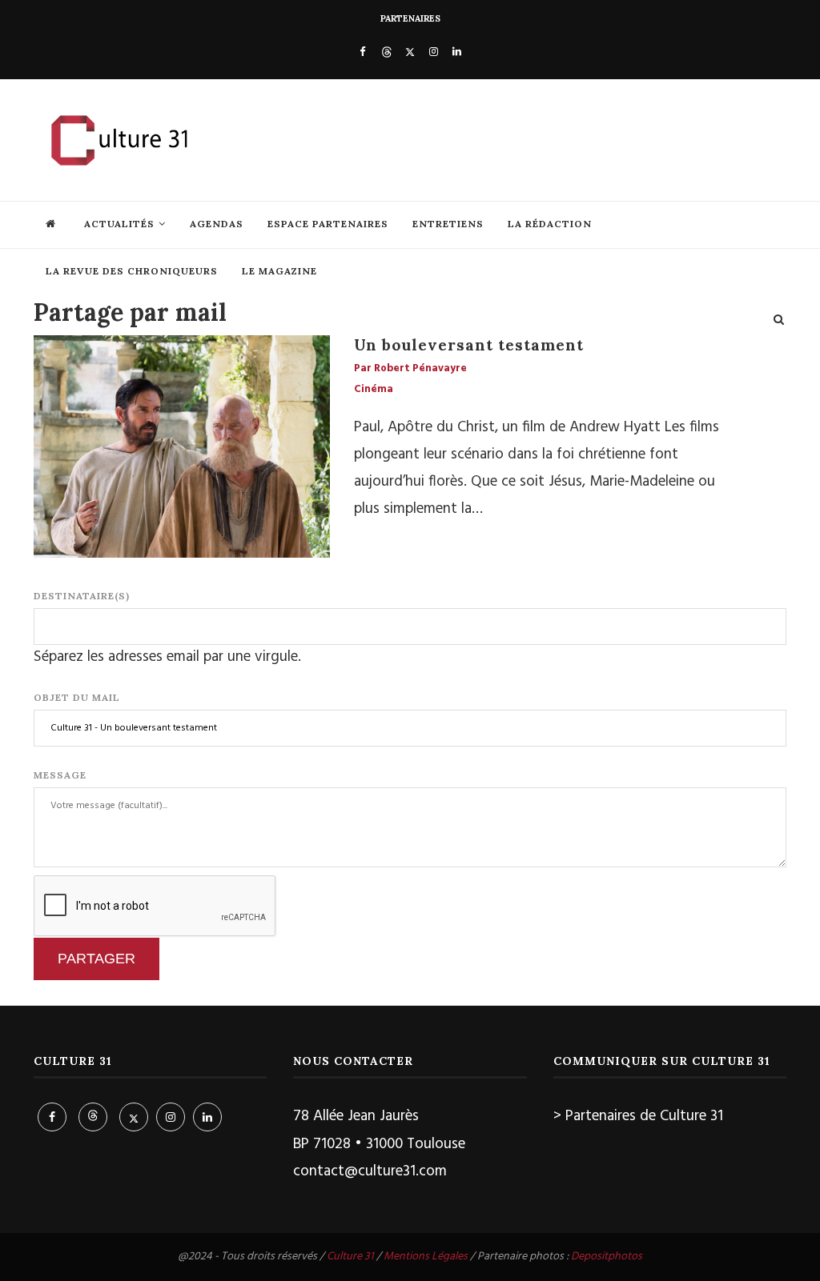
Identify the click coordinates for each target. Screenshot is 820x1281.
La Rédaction (550, 224)
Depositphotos (606, 1256)
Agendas (216, 224)
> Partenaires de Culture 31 (638, 1116)
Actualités (119, 224)
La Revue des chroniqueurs (132, 271)
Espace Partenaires (327, 224)
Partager (96, 959)
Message (60, 775)
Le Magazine (279, 271)
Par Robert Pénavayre (410, 368)
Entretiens (448, 224)
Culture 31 (350, 1256)
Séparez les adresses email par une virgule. (167, 657)
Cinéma (373, 389)
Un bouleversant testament (469, 344)
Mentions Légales (426, 1256)
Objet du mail (77, 697)
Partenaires (410, 18)
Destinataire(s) (82, 596)
